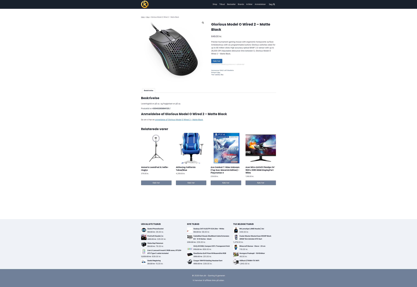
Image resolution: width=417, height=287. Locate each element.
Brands (241, 4)
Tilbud (222, 4)
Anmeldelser (260, 4)
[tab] (148, 90)
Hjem (143, 17)
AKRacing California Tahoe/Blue (185, 168)
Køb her (216, 61)
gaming (217, 74)
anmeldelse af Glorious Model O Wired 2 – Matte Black (179, 120)
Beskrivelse (148, 90)
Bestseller (231, 4)
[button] (203, 23)
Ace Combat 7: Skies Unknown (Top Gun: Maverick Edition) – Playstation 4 (225, 170)
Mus (147, 17)
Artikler (249, 4)
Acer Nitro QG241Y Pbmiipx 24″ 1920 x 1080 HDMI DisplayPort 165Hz (260, 170)
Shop (215, 4)
